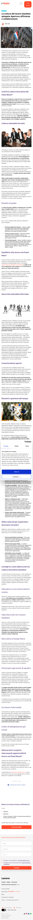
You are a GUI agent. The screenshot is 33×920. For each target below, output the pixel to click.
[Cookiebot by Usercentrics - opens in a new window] (24, 442)
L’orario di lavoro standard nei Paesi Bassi (12, 265)
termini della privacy (24, 860)
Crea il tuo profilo (16, 827)
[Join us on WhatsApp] (30, 914)
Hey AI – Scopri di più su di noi (10, 900)
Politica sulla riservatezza (6, 915)
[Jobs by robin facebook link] (28, 914)
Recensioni (11, 891)
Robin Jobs (7, 23)
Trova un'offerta (28, 4)
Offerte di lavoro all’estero (10, 884)
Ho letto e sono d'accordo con (17, 863)
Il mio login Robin (7, 907)
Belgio (8, 882)
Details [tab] (16, 446)
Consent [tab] (6, 446)
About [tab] (27, 446)
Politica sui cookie (5, 917)
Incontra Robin (6, 889)
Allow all (16, 471)
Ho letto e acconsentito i (17, 860)
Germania (14, 882)
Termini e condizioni (5, 916)
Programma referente (8, 897)
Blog (3, 894)
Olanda (4, 882)
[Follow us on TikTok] (25, 914)
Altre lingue (17, 907)
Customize (15, 476)
